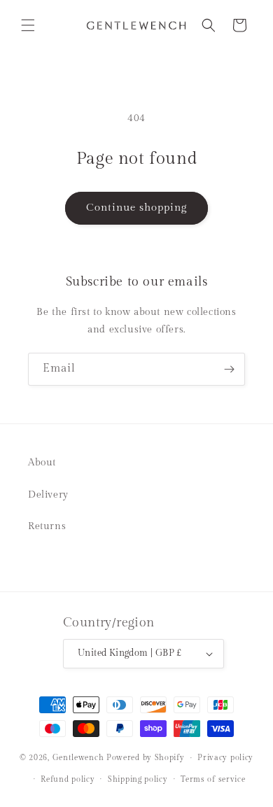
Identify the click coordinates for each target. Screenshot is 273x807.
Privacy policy (225, 757)
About (42, 462)
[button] (28, 25)
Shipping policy (138, 779)
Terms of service (213, 779)
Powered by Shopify (145, 757)
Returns (47, 526)
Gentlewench (78, 757)
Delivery (48, 494)
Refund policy (67, 779)
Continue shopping (136, 207)
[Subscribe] (229, 369)
